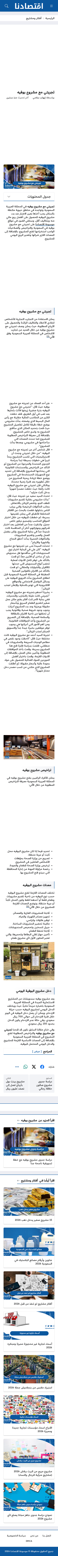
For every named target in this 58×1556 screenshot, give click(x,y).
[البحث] (7, 6)
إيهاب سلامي (39, 97)
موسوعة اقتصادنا (44, 224)
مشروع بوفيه (29, 1120)
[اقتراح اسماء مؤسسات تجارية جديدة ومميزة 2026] (29, 1415)
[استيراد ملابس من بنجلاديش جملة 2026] (29, 1373)
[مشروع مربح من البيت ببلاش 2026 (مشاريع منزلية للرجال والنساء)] (29, 1459)
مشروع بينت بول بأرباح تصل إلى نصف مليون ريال (15, 1085)
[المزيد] (17, 1067)
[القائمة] (51, 6)
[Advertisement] (29, 57)
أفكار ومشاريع (33, 18)
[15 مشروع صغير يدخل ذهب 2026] (29, 1206)
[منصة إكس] (34, 1067)
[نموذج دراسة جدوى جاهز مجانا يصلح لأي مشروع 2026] (29, 1503)
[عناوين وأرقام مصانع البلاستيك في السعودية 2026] (29, 1248)
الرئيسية (49, 18)
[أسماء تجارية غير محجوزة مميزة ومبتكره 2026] (29, 1331)
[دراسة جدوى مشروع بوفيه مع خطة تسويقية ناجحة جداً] (29, 1147)
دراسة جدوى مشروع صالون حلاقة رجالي (44, 1085)
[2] (27, 906)
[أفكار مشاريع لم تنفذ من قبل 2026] (29, 1289)
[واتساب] (25, 1067)
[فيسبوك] (42, 1067)
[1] (48, 336)
